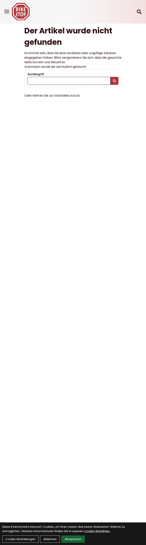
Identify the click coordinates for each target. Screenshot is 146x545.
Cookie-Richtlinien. (97, 531)
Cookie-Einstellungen (20, 539)
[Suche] (139, 11)
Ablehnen (50, 539)
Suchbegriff (36, 74)
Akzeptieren (73, 539)
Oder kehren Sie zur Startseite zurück (52, 95)
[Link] (7, 11)
